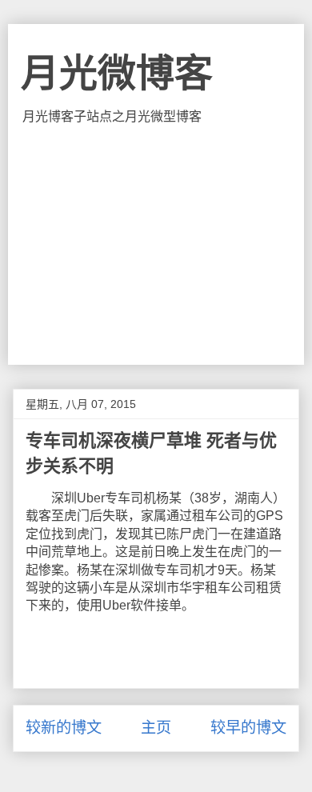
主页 (156, 727)
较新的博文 (64, 727)
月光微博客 (117, 73)
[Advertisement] (156, 245)
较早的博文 (248, 727)
